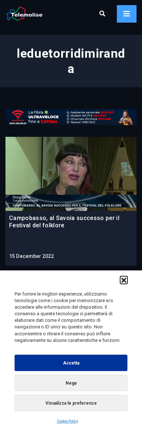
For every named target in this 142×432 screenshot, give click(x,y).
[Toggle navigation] (127, 14)
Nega (71, 383)
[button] (123, 280)
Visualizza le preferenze (71, 403)
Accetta (71, 363)
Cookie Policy (67, 421)
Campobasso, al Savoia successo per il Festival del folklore (64, 222)
